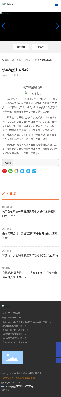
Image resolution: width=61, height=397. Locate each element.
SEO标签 (5, 390)
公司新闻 (21, 46)
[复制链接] (34, 171)
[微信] (10, 171)
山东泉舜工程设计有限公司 (14, 338)
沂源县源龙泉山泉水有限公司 (15, 342)
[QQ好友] (22, 171)
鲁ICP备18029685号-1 (10, 382)
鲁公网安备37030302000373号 (19, 386)
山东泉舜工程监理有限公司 (14, 333)
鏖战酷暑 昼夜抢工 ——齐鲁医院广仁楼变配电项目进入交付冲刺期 (29, 275)
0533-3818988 (14, 313)
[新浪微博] (4, 171)
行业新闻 (40, 46)
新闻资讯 (16, 60)
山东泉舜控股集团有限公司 (14, 325)
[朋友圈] (16, 171)
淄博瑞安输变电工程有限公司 (15, 329)
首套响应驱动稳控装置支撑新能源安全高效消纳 (30, 255)
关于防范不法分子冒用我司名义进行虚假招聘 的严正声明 (29, 213)
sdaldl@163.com (14, 317)
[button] (58, 26)
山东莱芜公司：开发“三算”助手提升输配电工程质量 (30, 235)
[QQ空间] (28, 171)
